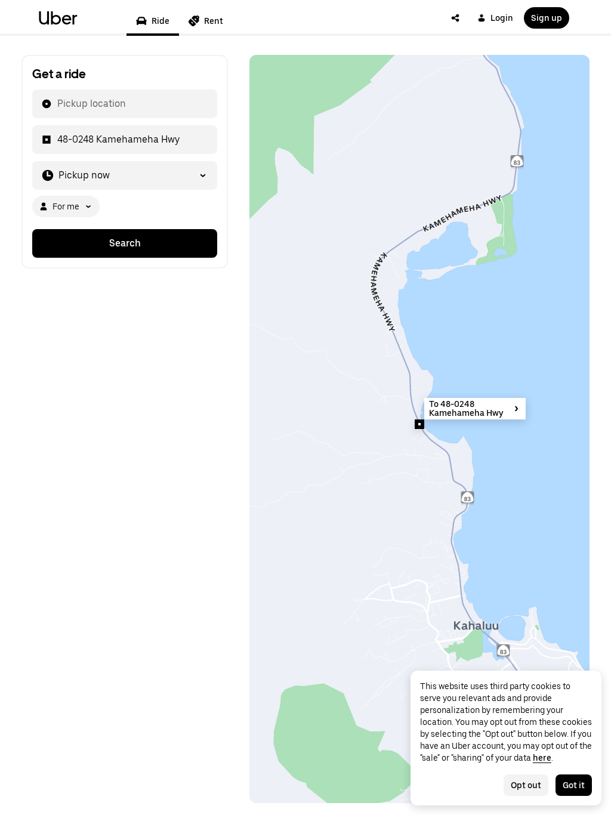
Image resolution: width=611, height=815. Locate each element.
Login (501, 18)
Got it (574, 785)
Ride (160, 21)
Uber (58, 18)
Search (125, 243)
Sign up (546, 18)
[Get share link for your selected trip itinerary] (455, 18)
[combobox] (56, 104)
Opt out (526, 785)
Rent (213, 21)
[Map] (419, 429)
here (542, 757)
